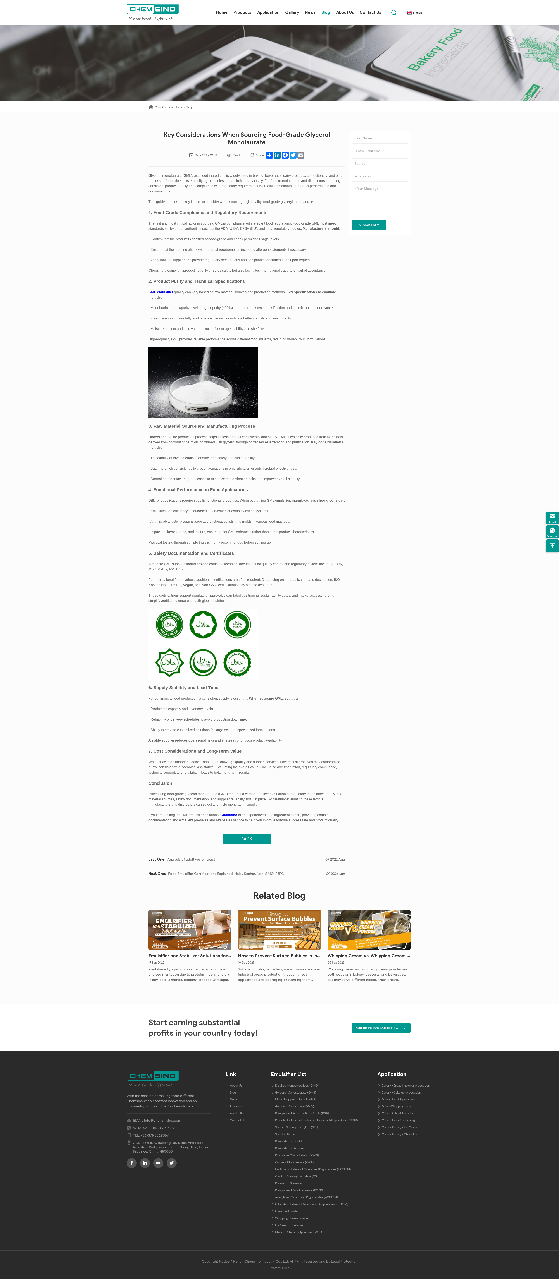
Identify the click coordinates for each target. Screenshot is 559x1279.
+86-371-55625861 (155, 1135)
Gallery (292, 12)
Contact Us (370, 12)
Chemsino (229, 815)
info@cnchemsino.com (162, 1120)
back (246, 839)
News (310, 12)
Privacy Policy (280, 1268)
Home (222, 12)
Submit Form (369, 225)
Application (268, 12)
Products (242, 12)
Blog (325, 12)
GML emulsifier (160, 292)
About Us (345, 12)
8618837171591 (164, 1128)
